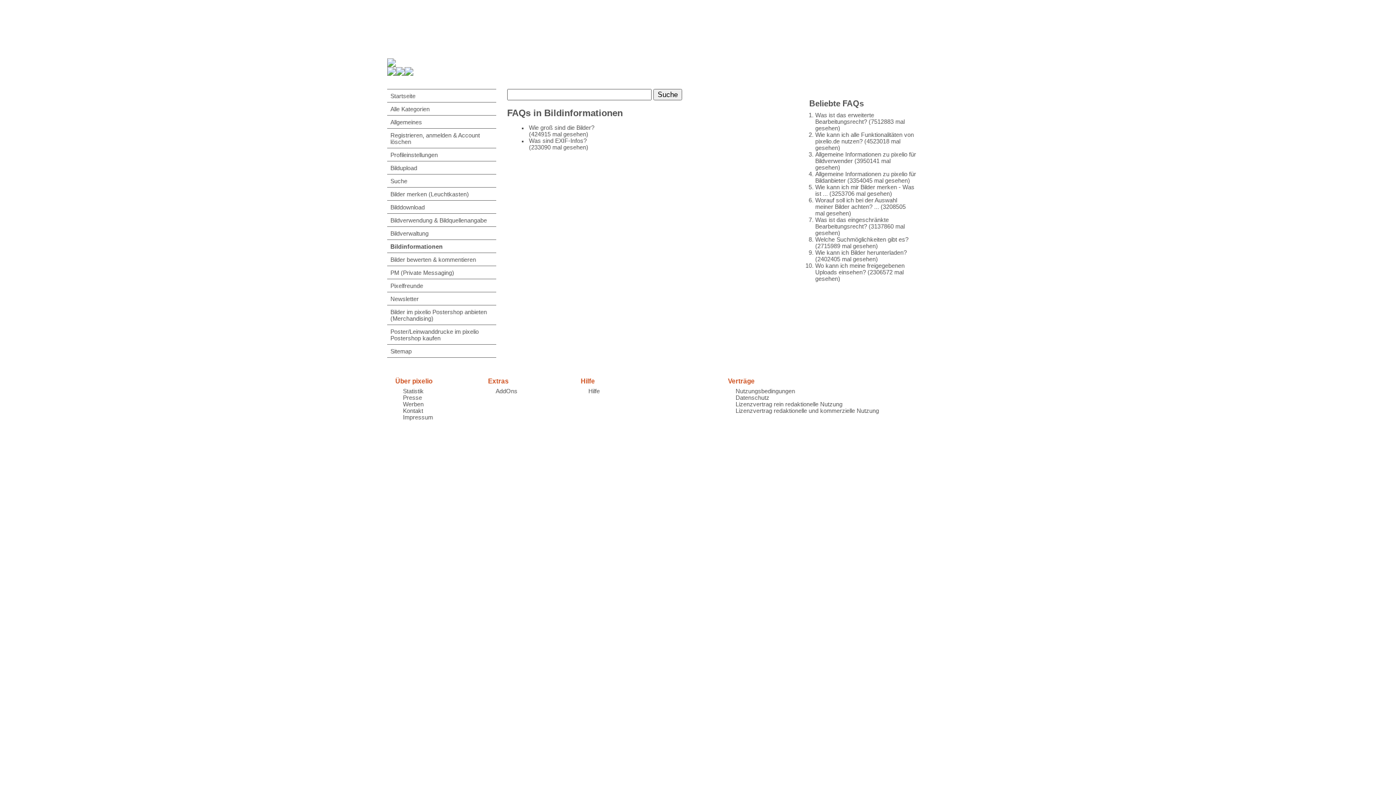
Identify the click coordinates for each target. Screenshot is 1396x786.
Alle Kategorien (410, 109)
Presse (412, 397)
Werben (413, 404)
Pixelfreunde (406, 286)
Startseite (403, 96)
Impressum (418, 417)
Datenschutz (752, 397)
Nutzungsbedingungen (765, 391)
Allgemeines (406, 122)
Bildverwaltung (409, 233)
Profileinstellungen (414, 155)
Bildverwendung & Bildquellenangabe (438, 220)
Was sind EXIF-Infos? (558, 140)
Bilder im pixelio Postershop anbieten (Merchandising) (438, 315)
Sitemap (401, 351)
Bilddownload (407, 207)
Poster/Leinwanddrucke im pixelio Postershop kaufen (434, 334)
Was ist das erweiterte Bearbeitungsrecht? (844, 118)
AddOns (507, 391)
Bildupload (403, 168)
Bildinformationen (416, 246)
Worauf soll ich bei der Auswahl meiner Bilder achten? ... (856, 203)
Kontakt (413, 410)
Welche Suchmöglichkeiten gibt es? (861, 239)
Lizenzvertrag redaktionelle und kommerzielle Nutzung (807, 410)
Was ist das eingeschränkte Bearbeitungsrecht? (852, 223)
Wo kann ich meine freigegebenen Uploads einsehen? (860, 268)
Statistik (413, 391)
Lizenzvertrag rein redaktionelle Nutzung (789, 404)
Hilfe (594, 391)
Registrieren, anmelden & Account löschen (435, 138)
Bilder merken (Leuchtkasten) (429, 194)
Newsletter (404, 299)
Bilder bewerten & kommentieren (433, 259)
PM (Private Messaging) (422, 272)
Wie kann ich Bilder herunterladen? (861, 252)
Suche (398, 181)
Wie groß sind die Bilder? (561, 127)
